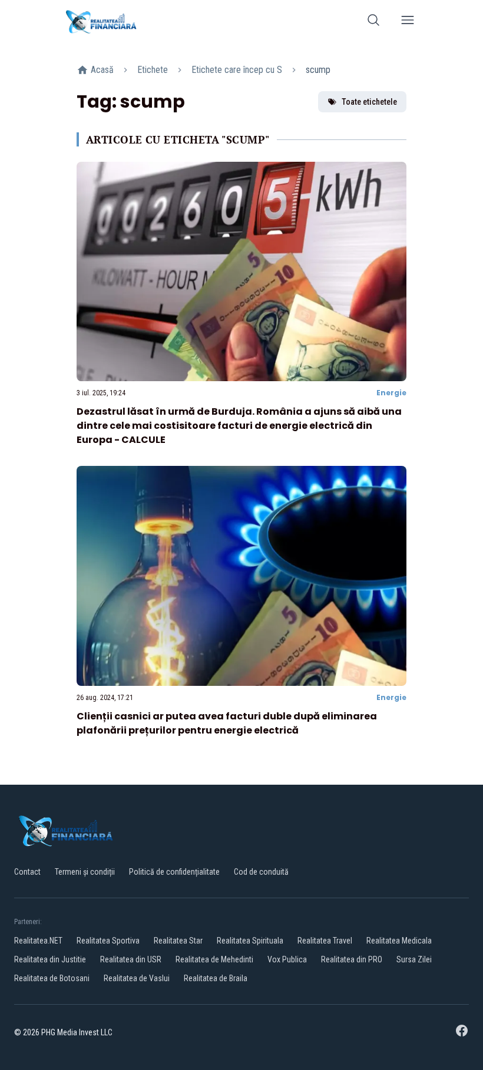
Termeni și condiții (85, 871)
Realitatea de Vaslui (137, 978)
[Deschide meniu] (408, 22)
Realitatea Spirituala (250, 940)
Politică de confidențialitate (174, 871)
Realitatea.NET (38, 940)
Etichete (152, 69)
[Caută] (373, 22)
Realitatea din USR (130, 959)
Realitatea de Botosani (52, 978)
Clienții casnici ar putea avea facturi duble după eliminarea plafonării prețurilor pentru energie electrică (227, 723)
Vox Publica (287, 959)
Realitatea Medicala (399, 940)
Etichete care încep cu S (236, 69)
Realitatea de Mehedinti (214, 959)
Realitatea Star (178, 940)
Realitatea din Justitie (50, 959)
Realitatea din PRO (351, 959)
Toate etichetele (369, 101)
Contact (27, 871)
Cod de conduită (261, 871)
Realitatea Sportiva (108, 940)
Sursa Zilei (414, 959)
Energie (391, 393)
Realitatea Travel (324, 940)
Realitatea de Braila (215, 978)
